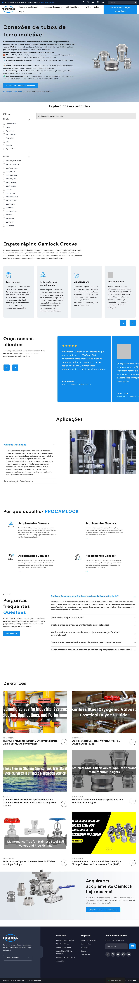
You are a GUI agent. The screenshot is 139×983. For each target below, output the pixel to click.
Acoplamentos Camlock (28, 7)
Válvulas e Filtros (72, 7)
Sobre (96, 7)
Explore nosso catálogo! (47, 2)
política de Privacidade (127, 980)
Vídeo (88, 7)
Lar (4, 91)
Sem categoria (8, 738)
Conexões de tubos (52, 7)
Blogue (21, 11)
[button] (123, 323)
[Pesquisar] (135, 2)
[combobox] (120, 2)
